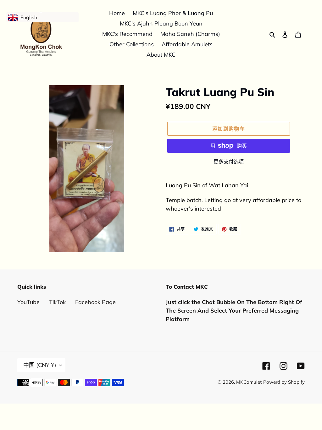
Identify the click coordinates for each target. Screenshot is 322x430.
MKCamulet (249, 382)
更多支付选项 (229, 161)
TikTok (57, 302)
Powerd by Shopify (284, 382)
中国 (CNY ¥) (39, 365)
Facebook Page (95, 302)
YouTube (28, 302)
